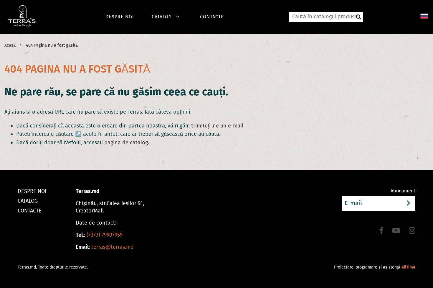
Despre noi (119, 16)
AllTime (408, 267)
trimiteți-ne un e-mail (217, 125)
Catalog (162, 16)
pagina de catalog (126, 142)
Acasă (10, 45)
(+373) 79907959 (105, 235)
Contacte (212, 16)
